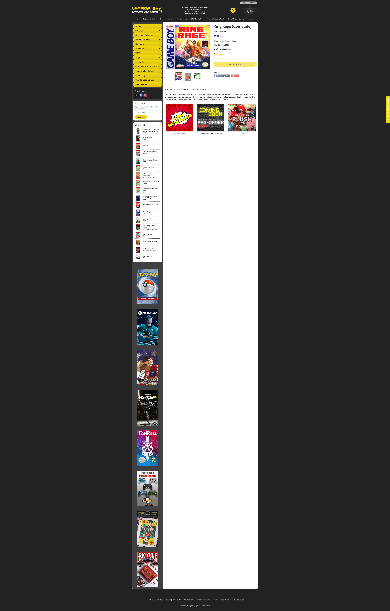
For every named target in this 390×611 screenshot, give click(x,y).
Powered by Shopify (195, 606)
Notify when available (388, 109)
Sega (148, 58)
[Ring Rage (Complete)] (179, 76)
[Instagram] (145, 95)
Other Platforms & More (148, 67)
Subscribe (140, 117)
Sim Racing (140, 75)
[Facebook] (141, 95)
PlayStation (148, 49)
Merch (251, 19)
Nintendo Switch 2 (150, 19)
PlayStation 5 (183, 19)
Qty (215, 53)
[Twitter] (137, 95)
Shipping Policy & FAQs (173, 600)
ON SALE (148, 31)
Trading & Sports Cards (217, 19)
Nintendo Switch (168, 19)
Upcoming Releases (144, 35)
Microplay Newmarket (193, 605)
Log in (244, 3)
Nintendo (148, 44)
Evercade (139, 62)
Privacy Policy (189, 600)
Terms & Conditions (203, 600)
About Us (149, 600)
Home (138, 19)
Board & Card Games (237, 19)
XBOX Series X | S (198, 19)
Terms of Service (226, 600)
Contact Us (159, 600)
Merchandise (148, 85)
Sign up (252, 3)
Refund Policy (238, 600)
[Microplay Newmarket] (147, 10)
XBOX (148, 53)
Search (215, 600)
